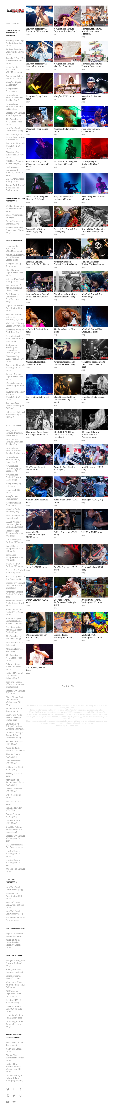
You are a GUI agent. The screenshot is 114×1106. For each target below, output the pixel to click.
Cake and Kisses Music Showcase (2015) (13, 666)
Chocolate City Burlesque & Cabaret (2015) (15, 154)
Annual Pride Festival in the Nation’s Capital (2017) (15, 187)
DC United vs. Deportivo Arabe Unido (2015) (13, 993)
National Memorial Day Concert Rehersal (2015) (14, 675)
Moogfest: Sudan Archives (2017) (13, 510)
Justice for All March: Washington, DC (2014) (15, 146)
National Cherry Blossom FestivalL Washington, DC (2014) (14, 1068)
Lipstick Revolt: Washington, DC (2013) (13, 862)
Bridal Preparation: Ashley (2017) (14, 216)
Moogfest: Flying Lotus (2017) (13, 484)
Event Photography (14, 241)
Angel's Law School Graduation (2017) (14, 77)
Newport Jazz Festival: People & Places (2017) (13, 477)
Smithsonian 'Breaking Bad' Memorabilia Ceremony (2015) (13, 349)
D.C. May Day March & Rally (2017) (15, 180)
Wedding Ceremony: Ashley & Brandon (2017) (15, 43)
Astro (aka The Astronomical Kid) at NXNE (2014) (15, 782)
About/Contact (13, 23)
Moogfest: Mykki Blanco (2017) (13, 83)
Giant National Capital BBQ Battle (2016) (14, 272)
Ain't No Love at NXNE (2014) (13, 755)
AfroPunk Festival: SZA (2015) (14, 650)
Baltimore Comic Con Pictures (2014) (15, 918)
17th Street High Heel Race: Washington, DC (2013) (15, 414)
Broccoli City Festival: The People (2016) (15, 577)
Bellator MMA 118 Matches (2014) (13, 1001)
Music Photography (14, 425)
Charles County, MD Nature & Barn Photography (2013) (15, 1078)
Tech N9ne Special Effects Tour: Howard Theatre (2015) (15, 137)
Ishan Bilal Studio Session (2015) (14, 709)
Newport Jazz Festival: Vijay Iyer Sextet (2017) (14, 468)
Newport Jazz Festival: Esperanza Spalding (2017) (14, 97)
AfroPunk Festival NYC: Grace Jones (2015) (14, 121)
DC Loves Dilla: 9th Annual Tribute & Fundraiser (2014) (14, 735)
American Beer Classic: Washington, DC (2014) (15, 405)
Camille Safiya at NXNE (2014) (13, 761)
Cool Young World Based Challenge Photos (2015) (14, 717)
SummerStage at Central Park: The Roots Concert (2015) (15, 621)
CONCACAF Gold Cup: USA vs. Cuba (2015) (14, 1009)
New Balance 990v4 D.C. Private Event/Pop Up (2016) (14, 317)
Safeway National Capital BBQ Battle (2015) (14, 376)
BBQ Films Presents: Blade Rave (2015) (15, 162)
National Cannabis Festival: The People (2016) (14, 612)
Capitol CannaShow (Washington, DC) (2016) (15, 308)
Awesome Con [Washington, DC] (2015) (14, 896)
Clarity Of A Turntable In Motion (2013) (15, 1057)
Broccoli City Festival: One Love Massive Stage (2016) (15, 585)
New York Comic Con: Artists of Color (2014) (15, 905)
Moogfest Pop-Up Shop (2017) (13, 264)
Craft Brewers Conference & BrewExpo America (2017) (14, 171)
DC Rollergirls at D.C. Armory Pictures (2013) (15, 1024)
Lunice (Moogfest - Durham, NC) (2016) (14, 540)
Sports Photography (14, 955)
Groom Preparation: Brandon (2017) (15, 222)
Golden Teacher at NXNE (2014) (14, 789)
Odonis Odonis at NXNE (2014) (13, 815)
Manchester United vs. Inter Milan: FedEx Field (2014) (15, 985)
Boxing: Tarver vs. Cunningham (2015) (14, 970)
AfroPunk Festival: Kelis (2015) (14, 643)
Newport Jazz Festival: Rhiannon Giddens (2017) (14, 106)
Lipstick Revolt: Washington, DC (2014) (13, 853)
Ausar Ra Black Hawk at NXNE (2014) (15, 749)
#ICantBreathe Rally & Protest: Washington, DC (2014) (15, 396)
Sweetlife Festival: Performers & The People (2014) (14, 829)
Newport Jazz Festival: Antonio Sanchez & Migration (15, 450)
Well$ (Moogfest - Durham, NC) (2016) (14, 565)
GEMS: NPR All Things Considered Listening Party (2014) (15, 726)
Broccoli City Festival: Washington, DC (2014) (15, 838)
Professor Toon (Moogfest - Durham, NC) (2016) (15, 533)
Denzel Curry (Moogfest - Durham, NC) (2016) (15, 548)
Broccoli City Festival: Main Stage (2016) (15, 114)
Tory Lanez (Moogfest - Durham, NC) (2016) (15, 557)
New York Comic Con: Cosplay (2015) (14, 129)
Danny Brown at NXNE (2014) (13, 821)
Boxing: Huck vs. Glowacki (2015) (13, 977)
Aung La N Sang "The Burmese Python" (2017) (15, 60)
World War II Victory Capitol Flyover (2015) (15, 324)
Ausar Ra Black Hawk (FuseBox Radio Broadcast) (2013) (13, 944)
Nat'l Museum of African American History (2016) (14, 288)
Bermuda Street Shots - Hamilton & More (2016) (14, 338)
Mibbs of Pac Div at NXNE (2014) (14, 768)
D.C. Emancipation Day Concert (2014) (14, 846)
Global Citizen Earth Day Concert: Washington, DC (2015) (15, 701)
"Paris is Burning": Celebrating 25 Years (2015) (15, 385)
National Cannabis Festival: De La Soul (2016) (14, 594)
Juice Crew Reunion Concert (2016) (15, 516)
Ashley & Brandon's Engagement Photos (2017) (15, 52)
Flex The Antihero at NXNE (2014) (15, 742)
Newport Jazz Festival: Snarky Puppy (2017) (13, 459)
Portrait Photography (15, 928)
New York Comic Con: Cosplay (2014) (14, 912)
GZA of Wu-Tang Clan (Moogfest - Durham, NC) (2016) (14, 524)
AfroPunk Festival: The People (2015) (14, 637)
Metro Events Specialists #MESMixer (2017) (14, 69)
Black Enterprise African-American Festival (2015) (14, 630)
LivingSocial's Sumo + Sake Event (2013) (15, 1016)
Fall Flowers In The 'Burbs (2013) (14, 1043)
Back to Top (67, 686)
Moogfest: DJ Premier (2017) (12, 89)
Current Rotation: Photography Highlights (13, 32)
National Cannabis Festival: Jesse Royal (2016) (15, 603)
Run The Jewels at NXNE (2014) (14, 809)
